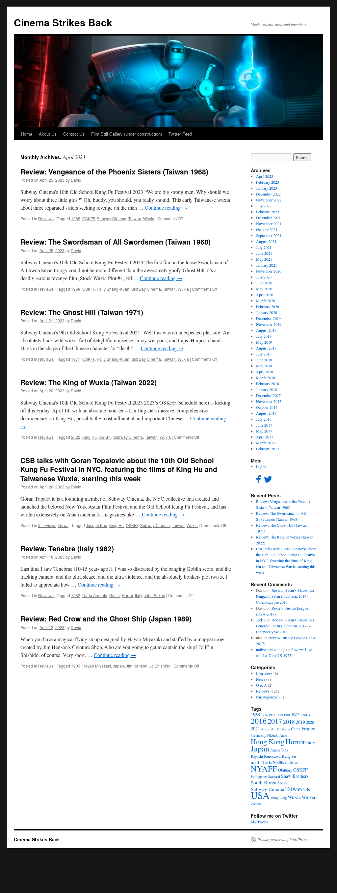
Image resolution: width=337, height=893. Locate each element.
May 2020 (264, 288)
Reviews (46, 218)
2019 (300, 722)
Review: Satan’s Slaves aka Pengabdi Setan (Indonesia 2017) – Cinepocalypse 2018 (285, 596)
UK (306, 789)
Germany (258, 735)
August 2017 (266, 413)
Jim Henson (136, 666)
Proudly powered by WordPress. (282, 839)
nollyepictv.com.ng (270, 649)
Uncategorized (267, 696)
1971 (75, 359)
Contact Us (74, 134)
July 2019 (264, 336)
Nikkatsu (291, 762)
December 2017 (268, 395)
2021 (255, 728)
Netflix (278, 762)
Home (26, 134)
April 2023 (264, 176)
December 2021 (268, 217)
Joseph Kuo (96, 525)
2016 (259, 721)
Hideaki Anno (277, 735)
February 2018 (267, 383)
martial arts (261, 762)
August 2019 (266, 330)
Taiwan (134, 218)
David (76, 180)
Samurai (274, 776)
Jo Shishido (159, 666)
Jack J (261, 619)
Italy (138, 595)
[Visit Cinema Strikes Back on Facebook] (258, 480)
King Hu (89, 437)
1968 (75, 218)
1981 (287, 715)
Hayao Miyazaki (96, 666)
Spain (282, 783)
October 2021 (266, 229)
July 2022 (264, 205)
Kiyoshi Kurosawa (266, 756)
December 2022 (268, 194)
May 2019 (264, 342)
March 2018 (265, 377)
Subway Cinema (111, 218)
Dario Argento (94, 595)
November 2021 (268, 223)
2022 (75, 437)
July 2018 (264, 353)
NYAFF (264, 768)
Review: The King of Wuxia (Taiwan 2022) (88, 382)
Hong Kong (267, 741)
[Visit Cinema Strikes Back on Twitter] (268, 480)
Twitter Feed (180, 134)
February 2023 (267, 182)
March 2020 (265, 300)
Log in (261, 466)
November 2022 (268, 199)
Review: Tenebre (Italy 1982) (67, 548)
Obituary (285, 770)
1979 (279, 715)
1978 (272, 715)
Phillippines (259, 776)
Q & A (261, 685)
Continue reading (166, 207)
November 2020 (268, 271)
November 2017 (268, 401)
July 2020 (264, 276)
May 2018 (264, 365)
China (295, 729)
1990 (303, 715)
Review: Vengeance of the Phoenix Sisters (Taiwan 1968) (114, 171)
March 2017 (265, 442)
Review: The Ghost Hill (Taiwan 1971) (81, 312)
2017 (275, 721)
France (308, 728)
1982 (75, 595)
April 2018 (264, 371)
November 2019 (268, 324)
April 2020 (264, 294)
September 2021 (268, 235)
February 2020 (267, 306)
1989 (75, 666)
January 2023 (266, 188)
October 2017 (266, 407)
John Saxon (154, 595)
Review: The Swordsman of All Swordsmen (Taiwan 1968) (115, 242)
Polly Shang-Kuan (113, 289)
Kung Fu (289, 756)
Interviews (47, 525)
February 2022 (267, 211)
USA (260, 795)
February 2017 (267, 448)
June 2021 (264, 253)
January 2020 (266, 312)
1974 (264, 715)
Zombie (256, 803)
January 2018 (266, 389)
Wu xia (308, 797)
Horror (127, 595)
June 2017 (264, 425)
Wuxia (148, 218)
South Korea (263, 782)
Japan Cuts (279, 750)
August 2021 (266, 241)
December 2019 (268, 318)
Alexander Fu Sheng (275, 729)
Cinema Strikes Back (63, 22)
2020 (310, 722)
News (63, 525)
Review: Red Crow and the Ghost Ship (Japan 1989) (106, 618)
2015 (311, 715)
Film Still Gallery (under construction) (126, 134)
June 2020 (264, 282)
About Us (48, 134)
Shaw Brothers (294, 776)
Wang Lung (279, 797)
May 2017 (264, 430)
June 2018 (264, 359)
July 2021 (264, 247)
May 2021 (264, 259)
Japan (118, 666)
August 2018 (266, 348)
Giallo (114, 595)
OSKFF (88, 218)
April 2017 (264, 436)
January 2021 (266, 265)
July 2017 (264, 419)
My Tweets (259, 821)
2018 (289, 721)
